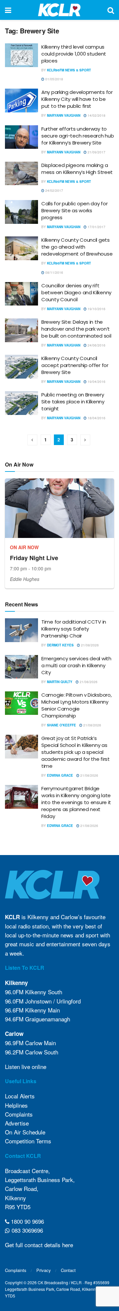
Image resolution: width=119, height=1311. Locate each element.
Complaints (19, 1114)
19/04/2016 (96, 381)
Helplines (16, 1105)
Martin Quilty (59, 681)
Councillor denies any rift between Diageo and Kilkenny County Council (76, 292)
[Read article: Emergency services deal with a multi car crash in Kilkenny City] (21, 667)
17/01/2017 (96, 227)
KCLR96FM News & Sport (69, 70)
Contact (68, 1270)
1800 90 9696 (26, 1221)
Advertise (17, 1123)
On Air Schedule (25, 1132)
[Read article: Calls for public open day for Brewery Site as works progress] (21, 212)
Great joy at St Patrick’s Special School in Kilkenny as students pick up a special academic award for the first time (75, 752)
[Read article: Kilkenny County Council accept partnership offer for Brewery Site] (21, 367)
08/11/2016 (53, 272)
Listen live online (25, 1066)
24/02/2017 (53, 190)
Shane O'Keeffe (61, 725)
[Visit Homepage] (59, 10)
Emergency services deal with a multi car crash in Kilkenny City (76, 665)
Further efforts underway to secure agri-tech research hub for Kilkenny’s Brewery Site (77, 135)
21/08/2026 (89, 645)
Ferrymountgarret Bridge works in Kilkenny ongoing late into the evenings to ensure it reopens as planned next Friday (76, 802)
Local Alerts (20, 1096)
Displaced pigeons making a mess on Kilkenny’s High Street (77, 169)
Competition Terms (28, 1141)
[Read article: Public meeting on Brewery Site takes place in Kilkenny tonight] (21, 403)
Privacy (43, 1270)
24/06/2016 (96, 345)
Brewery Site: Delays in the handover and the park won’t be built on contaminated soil (76, 328)
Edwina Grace (60, 775)
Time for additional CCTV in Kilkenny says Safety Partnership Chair (73, 628)
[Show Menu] (8, 10)
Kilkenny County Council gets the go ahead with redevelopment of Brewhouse (76, 246)
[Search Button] (110, 10)
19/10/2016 (96, 309)
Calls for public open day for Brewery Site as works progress (74, 210)
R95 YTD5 (17, 1207)
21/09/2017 (96, 152)
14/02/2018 (96, 115)
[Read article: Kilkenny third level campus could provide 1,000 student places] (21, 55)
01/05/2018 (53, 79)
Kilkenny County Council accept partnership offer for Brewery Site (74, 365)
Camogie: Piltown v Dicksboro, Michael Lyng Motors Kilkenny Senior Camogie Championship (76, 705)
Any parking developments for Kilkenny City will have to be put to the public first (77, 99)
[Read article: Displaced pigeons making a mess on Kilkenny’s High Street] (21, 173)
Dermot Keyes (60, 645)
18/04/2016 (96, 418)
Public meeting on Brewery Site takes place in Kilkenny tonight (72, 401)
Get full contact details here (39, 1245)
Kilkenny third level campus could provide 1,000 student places (73, 53)
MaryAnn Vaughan (63, 115)
